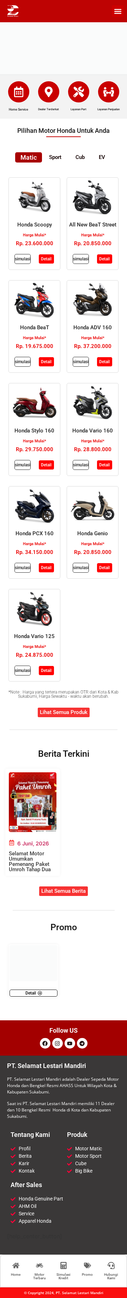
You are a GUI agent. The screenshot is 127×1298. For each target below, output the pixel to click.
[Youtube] (70, 1043)
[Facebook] (45, 1043)
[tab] (28, 157)
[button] (117, 11)
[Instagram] (57, 1043)
